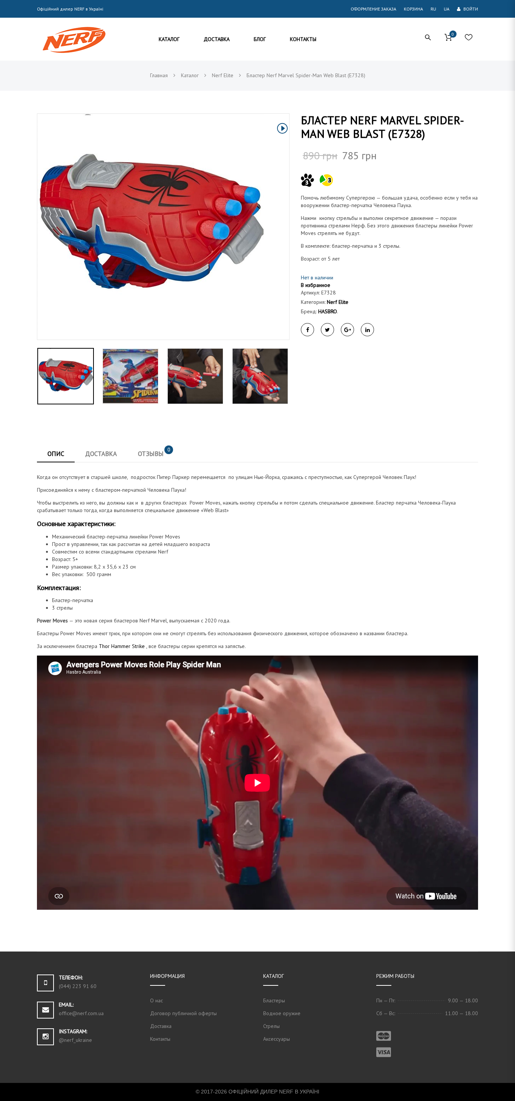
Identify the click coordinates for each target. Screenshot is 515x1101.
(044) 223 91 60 (78, 986)
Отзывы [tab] (154, 451)
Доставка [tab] (101, 454)
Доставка (161, 1026)
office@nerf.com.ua (81, 1013)
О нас (156, 1000)
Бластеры (274, 1000)
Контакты (160, 1038)
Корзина (413, 9)
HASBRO (327, 311)
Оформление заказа (373, 9)
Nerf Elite (337, 302)
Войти (470, 9)
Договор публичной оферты (183, 1013)
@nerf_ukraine (75, 1040)
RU (433, 9)
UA (446, 9)
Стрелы (271, 1026)
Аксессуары (276, 1038)
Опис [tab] (56, 454)
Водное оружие (281, 1013)
